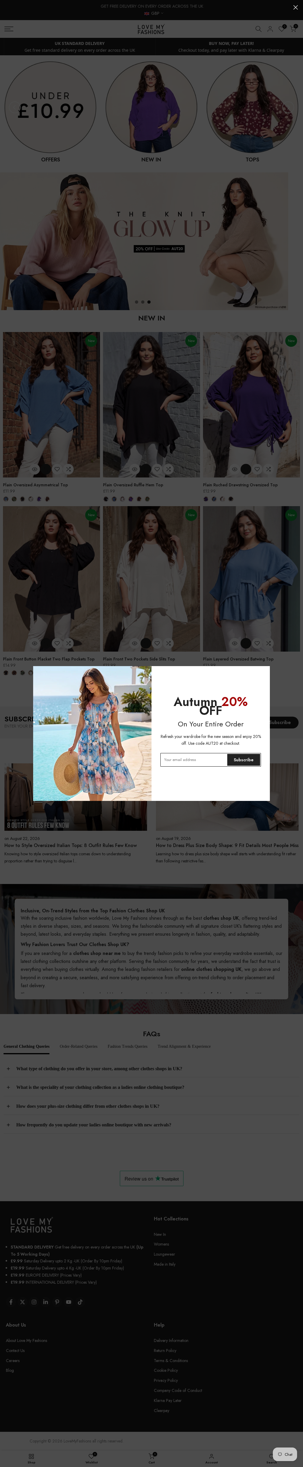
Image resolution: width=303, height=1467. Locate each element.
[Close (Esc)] (295, 7)
